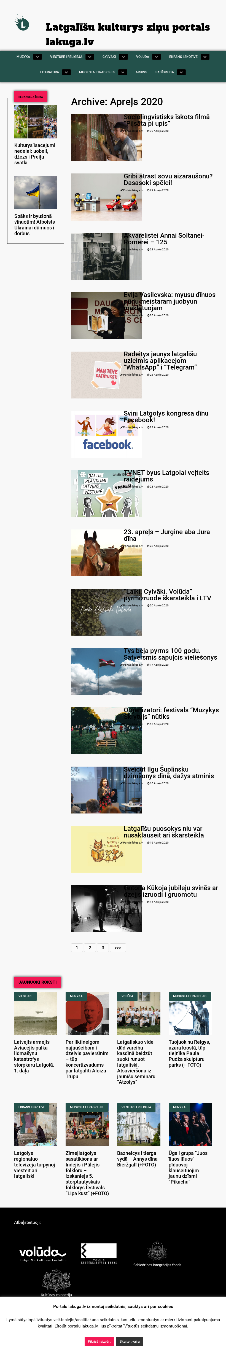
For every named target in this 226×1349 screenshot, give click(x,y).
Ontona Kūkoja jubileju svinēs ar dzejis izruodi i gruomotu (171, 891)
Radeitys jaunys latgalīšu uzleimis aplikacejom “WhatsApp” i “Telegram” (160, 360)
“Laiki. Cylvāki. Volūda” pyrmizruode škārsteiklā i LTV (167, 595)
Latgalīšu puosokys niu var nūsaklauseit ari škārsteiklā (164, 832)
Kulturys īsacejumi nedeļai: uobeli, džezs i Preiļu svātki (34, 154)
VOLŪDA (127, 996)
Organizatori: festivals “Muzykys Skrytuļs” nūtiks (171, 713)
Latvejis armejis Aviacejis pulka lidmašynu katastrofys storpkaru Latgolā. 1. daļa (34, 1056)
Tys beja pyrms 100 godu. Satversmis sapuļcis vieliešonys (170, 654)
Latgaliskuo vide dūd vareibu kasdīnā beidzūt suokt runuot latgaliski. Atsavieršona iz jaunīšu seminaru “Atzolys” (136, 1062)
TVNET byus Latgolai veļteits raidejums (166, 476)
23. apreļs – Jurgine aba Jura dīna (167, 535)
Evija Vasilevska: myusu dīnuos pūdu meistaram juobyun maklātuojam (170, 301)
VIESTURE (25, 996)
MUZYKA (76, 996)
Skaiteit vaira (130, 1341)
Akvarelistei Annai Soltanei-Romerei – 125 (164, 239)
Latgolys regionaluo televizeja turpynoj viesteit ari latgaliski (34, 1164)
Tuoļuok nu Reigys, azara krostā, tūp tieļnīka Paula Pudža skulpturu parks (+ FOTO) (189, 1053)
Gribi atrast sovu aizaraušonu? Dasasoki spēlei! (168, 179)
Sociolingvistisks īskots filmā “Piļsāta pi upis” (167, 120)
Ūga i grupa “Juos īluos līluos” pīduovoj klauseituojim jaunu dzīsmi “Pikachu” (188, 1167)
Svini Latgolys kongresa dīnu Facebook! (166, 416)
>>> (118, 947)
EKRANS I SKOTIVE (31, 1107)
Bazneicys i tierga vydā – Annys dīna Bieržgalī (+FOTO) (137, 1159)
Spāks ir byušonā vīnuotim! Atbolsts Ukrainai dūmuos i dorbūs (34, 224)
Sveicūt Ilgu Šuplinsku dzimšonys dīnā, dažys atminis (169, 772)
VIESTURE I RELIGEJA (136, 1107)
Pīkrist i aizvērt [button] (99, 1341)
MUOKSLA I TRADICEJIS (189, 996)
